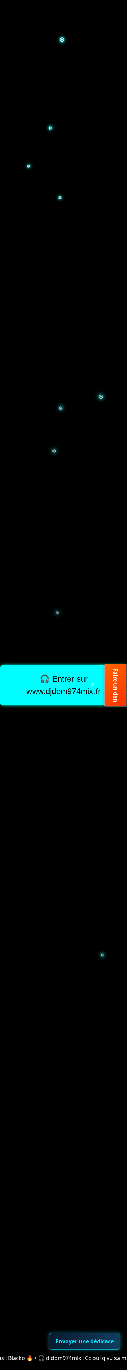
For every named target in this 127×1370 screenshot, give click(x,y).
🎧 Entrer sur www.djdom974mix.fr (63, 685)
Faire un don (115, 685)
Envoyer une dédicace (85, 1341)
